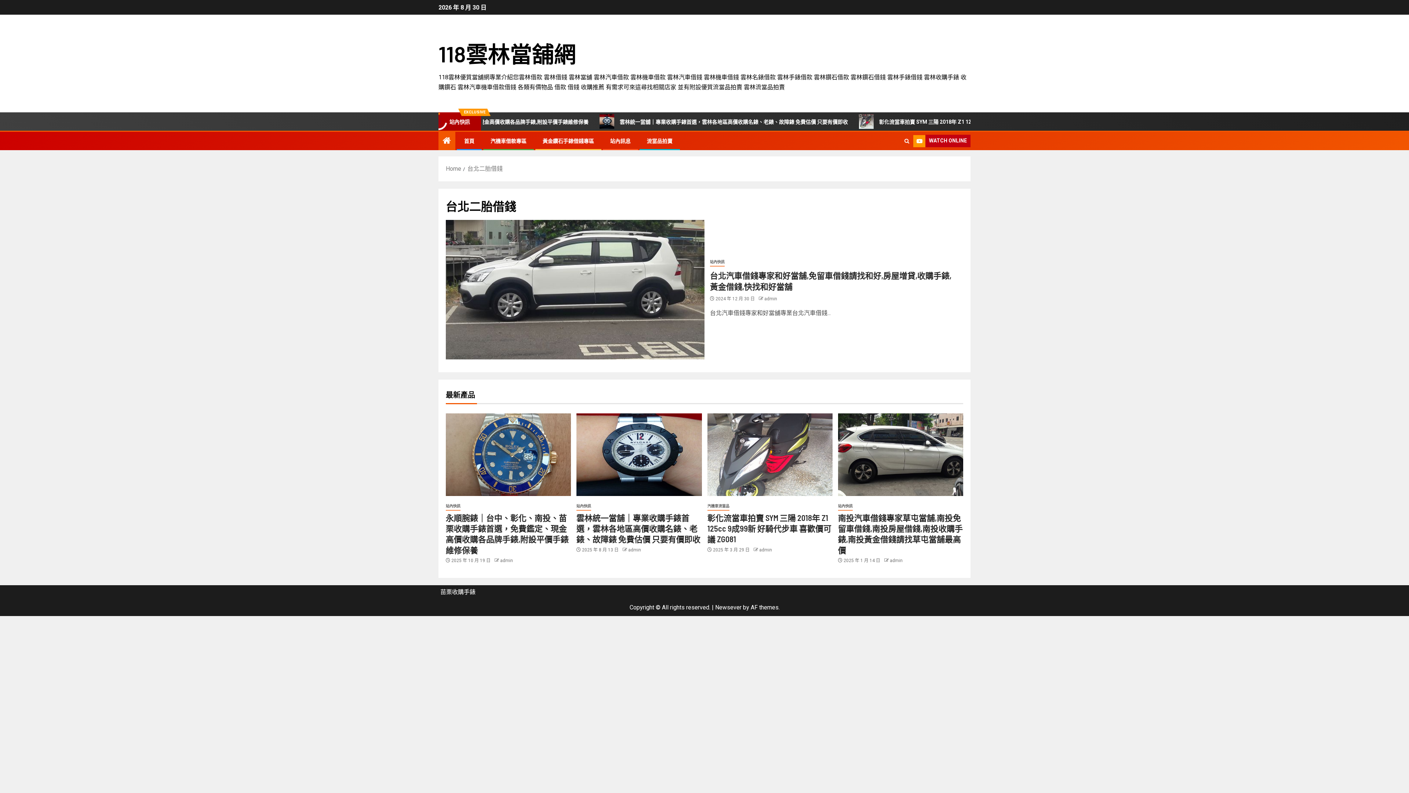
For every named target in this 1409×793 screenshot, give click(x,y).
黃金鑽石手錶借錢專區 (568, 141)
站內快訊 (717, 262)
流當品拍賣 (660, 141)
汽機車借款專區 (509, 141)
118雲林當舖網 (507, 53)
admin (770, 298)
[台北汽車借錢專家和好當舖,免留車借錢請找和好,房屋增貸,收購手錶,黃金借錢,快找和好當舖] (575, 289)
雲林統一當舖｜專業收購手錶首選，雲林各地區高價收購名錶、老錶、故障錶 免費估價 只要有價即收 (684, 122)
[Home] (447, 141)
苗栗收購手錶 (458, 592)
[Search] (906, 141)
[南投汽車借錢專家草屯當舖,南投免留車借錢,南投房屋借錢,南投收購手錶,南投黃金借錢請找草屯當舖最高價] (900, 454)
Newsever (728, 607)
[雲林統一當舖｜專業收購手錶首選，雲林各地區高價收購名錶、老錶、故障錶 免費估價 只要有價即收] (639, 454)
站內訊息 (620, 141)
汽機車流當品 (718, 506)
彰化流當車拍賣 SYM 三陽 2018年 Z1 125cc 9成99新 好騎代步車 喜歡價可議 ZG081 (926, 122)
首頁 (469, 141)
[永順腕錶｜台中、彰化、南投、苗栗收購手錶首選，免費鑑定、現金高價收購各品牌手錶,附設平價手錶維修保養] (508, 454)
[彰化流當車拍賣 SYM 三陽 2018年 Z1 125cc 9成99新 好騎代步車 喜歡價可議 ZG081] (770, 454)
